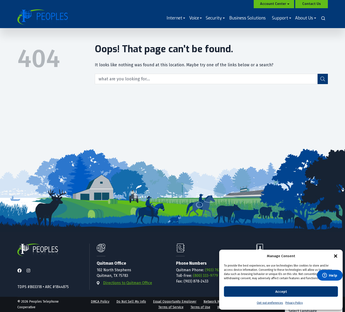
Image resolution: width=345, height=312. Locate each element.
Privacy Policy (294, 303)
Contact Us (311, 4)
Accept (281, 292)
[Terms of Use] (200, 307)
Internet (174, 18)
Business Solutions (247, 18)
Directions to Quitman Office (127, 283)
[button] (335, 256)
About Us (304, 18)
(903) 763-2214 (217, 270)
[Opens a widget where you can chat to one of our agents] (330, 276)
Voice (194, 18)
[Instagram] (28, 271)
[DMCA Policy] (100, 302)
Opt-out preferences (270, 303)
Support (280, 18)
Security (214, 18)
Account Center (273, 4)
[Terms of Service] (171, 307)
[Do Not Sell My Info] (131, 302)
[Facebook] (19, 271)
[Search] (323, 18)
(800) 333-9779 (205, 275)
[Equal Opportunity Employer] (174, 302)
